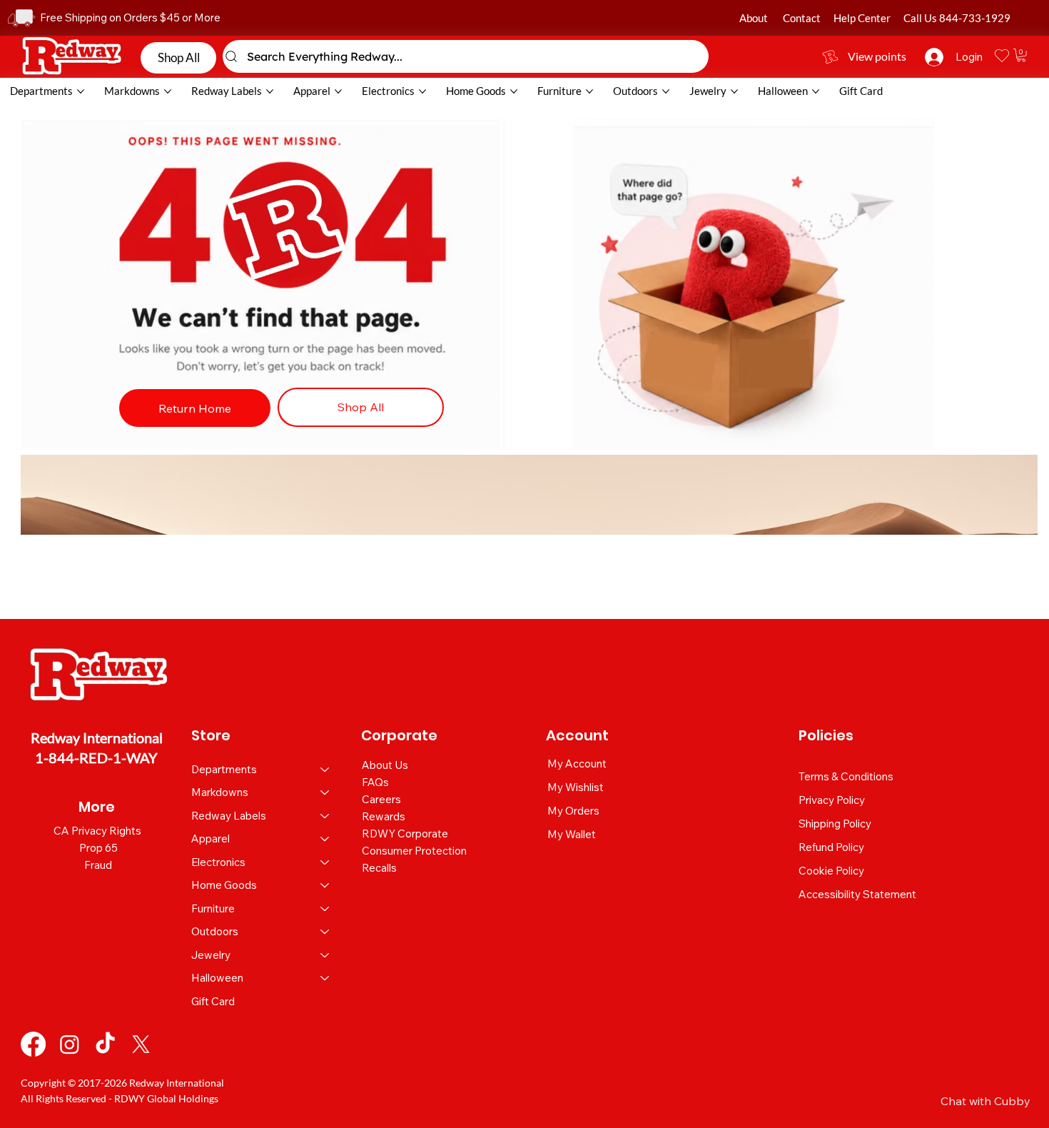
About (753, 17)
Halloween (217, 978)
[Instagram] (69, 1044)
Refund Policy (831, 847)
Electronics (218, 862)
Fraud (98, 865)
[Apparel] (325, 839)
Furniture (213, 908)
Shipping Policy (835, 823)
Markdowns (219, 792)
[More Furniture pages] (589, 91)
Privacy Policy (832, 800)
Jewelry (210, 955)
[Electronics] (325, 863)
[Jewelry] (325, 955)
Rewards (383, 816)
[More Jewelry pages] (734, 91)
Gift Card (213, 1001)
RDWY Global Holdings (166, 1098)
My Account (577, 763)
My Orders (573, 810)
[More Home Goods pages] (513, 91)
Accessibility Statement (857, 894)
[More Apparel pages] (338, 91)
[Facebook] (33, 1044)
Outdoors (214, 931)
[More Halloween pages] (815, 91)
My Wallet (571, 834)
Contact (802, 17)
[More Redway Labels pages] (269, 91)
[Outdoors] (325, 932)
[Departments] (325, 770)
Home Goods (224, 885)
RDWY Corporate (405, 833)
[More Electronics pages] (422, 91)
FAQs (375, 782)
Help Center (862, 17)
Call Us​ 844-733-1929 (956, 17)
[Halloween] (325, 978)
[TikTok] (105, 1044)
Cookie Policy (831, 870)
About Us (385, 765)
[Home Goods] (325, 885)
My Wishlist (575, 787)
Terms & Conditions (846, 776)
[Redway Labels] (325, 816)
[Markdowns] (325, 793)
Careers (381, 799)
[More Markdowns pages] (167, 91)
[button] (1021, 55)
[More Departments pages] (80, 91)
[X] (140, 1044)
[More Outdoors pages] (665, 91)
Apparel (210, 838)
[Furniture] (325, 909)
